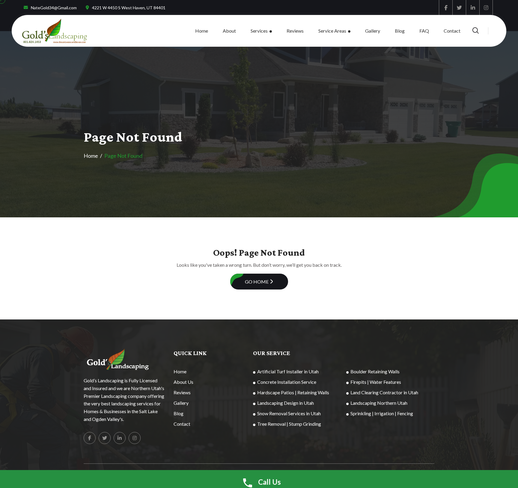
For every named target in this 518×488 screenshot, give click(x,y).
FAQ (424, 31)
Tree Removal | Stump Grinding (289, 424)
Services (259, 31)
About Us (183, 382)
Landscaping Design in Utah (285, 403)
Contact (452, 31)
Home (201, 31)
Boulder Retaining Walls (375, 371)
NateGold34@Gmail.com (54, 7)
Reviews (295, 31)
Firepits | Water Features (375, 382)
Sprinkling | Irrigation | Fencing (381, 413)
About (229, 31)
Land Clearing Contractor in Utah (384, 392)
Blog (400, 31)
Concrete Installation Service (286, 382)
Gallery (372, 31)
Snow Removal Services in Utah (289, 413)
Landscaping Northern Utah (378, 403)
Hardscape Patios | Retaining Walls (293, 392)
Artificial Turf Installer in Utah (288, 371)
